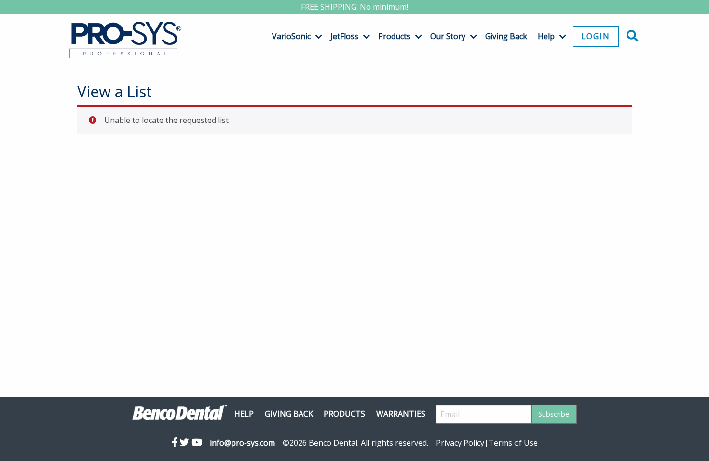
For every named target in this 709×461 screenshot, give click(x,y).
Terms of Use (513, 442)
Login (595, 36)
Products (394, 36)
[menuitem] (293, 36)
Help (546, 36)
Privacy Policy (460, 442)
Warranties (400, 413)
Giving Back (506, 36)
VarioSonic (291, 36)
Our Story (447, 36)
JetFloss (344, 36)
